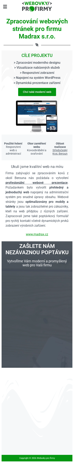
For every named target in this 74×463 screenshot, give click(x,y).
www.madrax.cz (37, 234)
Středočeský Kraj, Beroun (59, 152)
